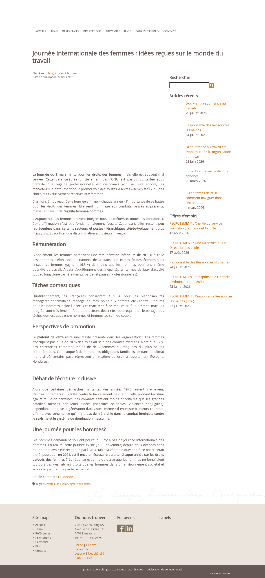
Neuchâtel (95, 554)
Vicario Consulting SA (98, 569)
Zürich (88, 558)
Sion (78, 558)
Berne (79, 545)
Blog (128, 31)
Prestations (92, 31)
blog (51, 73)
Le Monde (65, 477)
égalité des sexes (80, 484)
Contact (169, 31)
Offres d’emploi (147, 31)
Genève (91, 545)
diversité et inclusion (55, 484)
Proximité (112, 31)
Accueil (41, 31)
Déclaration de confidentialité (164, 569)
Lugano (80, 554)
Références (70, 31)
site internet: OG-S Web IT (221, 573)
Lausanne (81, 549)
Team (54, 31)
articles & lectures (66, 73)
